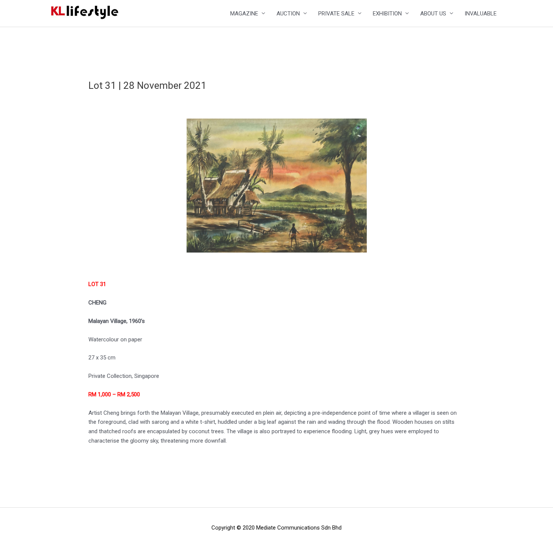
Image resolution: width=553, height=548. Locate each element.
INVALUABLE (481, 13)
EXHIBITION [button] (387, 13)
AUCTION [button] (288, 13)
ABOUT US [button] (433, 13)
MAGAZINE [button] (244, 13)
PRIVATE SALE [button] (336, 13)
